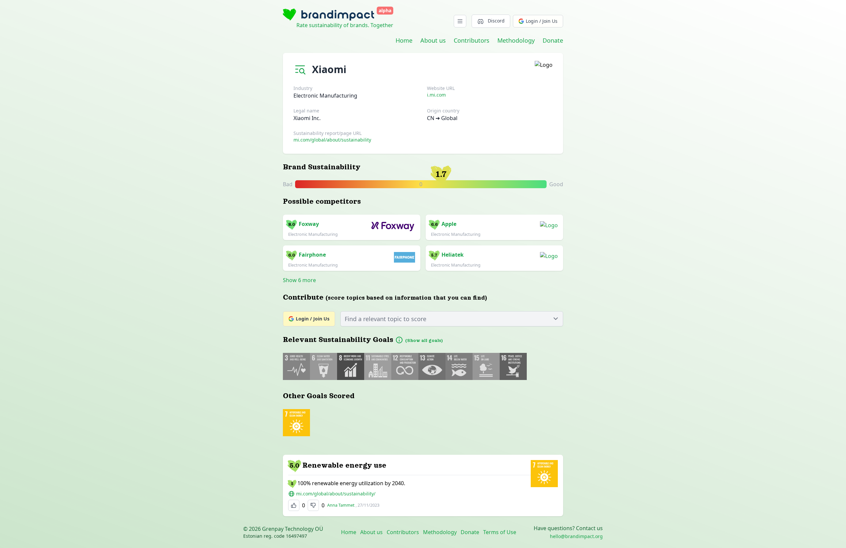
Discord (496, 21)
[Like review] (293, 505)
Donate (553, 40)
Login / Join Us (542, 21)
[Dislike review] (313, 505)
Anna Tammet (341, 505)
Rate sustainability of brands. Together (344, 25)
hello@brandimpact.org (576, 536)
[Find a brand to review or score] (301, 68)
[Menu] (460, 21)
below (425, 185)
